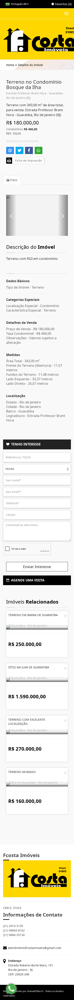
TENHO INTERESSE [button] (25, 444)
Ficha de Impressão (27, 160)
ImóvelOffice (34, 991)
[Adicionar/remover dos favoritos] (65, 616)
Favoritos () (63, 4)
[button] (11, 215)
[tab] (37, 444)
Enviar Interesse (37, 566)
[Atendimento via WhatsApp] (11, 989)
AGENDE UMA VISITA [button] (26, 580)
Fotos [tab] (13, 180)
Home (10, 65)
